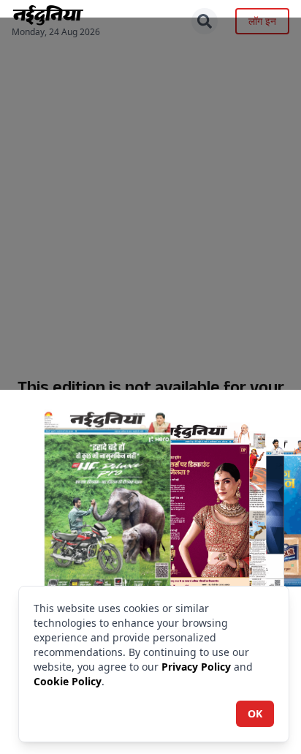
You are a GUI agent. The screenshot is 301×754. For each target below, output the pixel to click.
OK (255, 713)
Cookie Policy (68, 681)
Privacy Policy (196, 667)
